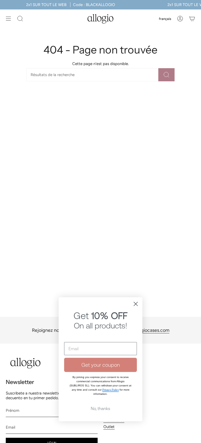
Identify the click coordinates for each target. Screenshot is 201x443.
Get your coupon (100, 355)
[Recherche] (166, 74)
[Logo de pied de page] (25, 363)
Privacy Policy (110, 379)
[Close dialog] (135, 294)
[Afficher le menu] (8, 19)
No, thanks (100, 398)
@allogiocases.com (149, 330)
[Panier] (192, 19)
